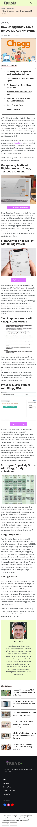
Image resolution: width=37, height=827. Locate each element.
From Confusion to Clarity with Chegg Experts (20, 80)
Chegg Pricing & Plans (15, 105)
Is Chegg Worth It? (13, 109)
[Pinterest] (12, 805)
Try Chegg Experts (18, 280)
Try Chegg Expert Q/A (18, 424)
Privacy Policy (7, 787)
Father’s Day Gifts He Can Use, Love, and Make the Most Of (24, 703)
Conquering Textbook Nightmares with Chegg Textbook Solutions (19, 73)
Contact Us (6, 794)
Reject (13, 824)
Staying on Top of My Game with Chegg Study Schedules (18, 99)
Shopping (10, 9)
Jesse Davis (6, 35)
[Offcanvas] (35, 2)
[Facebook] (4, 805)
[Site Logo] (10, 2)
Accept (6, 824)
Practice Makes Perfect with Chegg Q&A (20, 93)
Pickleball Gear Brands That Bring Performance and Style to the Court (24, 692)
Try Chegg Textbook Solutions (18, 207)
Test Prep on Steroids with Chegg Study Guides (19, 86)
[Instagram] (8, 805)
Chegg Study (18, 143)
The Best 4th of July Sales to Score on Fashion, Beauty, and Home (24, 746)
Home (3, 9)
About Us (6, 783)
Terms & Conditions (9, 790)
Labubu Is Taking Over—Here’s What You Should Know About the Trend (24, 735)
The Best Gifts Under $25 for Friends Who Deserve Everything (23, 724)
